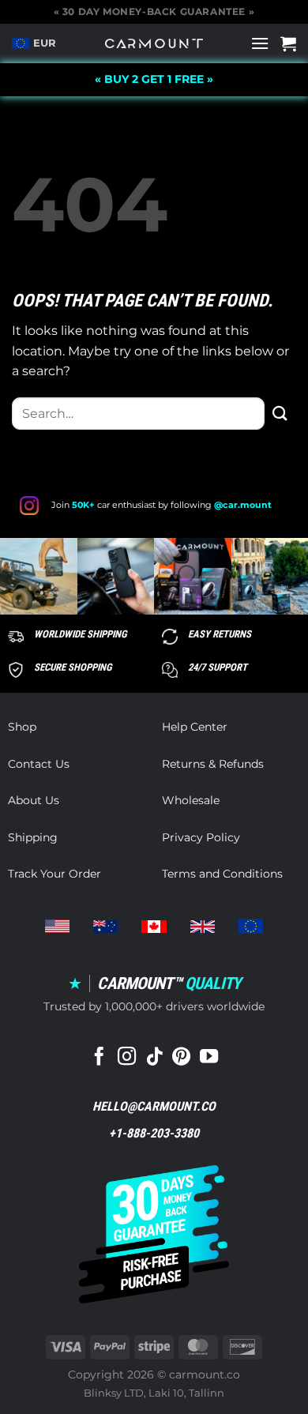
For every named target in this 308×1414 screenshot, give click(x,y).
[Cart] (288, 43)
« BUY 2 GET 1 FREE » (154, 79)
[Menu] (259, 43)
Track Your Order (54, 874)
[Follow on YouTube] (209, 1057)
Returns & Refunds (213, 764)
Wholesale (191, 800)
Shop (22, 727)
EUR (44, 43)
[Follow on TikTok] (154, 1057)
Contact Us (38, 764)
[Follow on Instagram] (127, 1057)
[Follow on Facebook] (99, 1057)
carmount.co (204, 1374)
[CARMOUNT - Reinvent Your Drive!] (154, 43)
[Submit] (280, 413)
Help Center (194, 727)
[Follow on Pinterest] (181, 1057)
